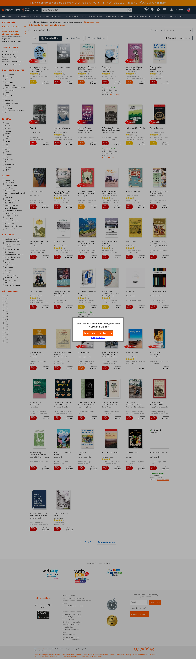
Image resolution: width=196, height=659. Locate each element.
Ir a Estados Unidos (98, 333)
